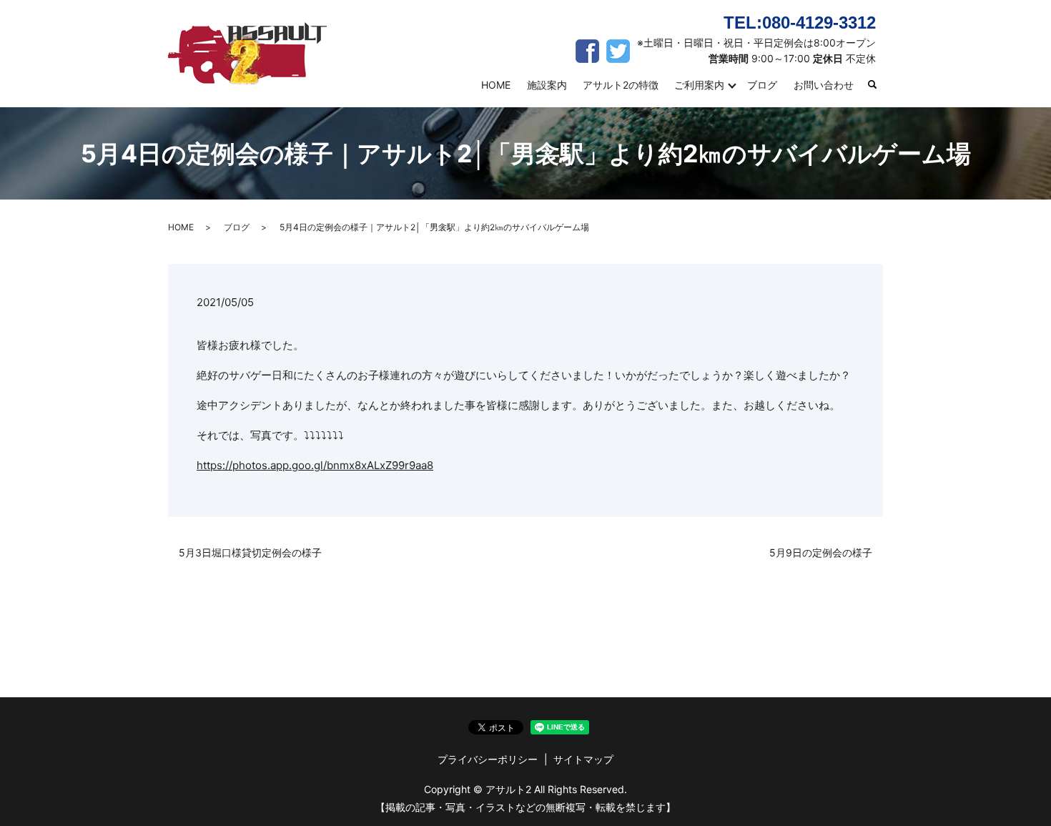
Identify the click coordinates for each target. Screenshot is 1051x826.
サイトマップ (583, 759)
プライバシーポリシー (488, 759)
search (879, 85)
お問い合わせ (824, 85)
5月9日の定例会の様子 (820, 552)
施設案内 (547, 85)
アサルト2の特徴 (620, 85)
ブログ (762, 85)
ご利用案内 (699, 85)
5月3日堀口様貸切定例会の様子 (250, 552)
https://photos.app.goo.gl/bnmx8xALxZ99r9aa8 (315, 465)
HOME (495, 85)
